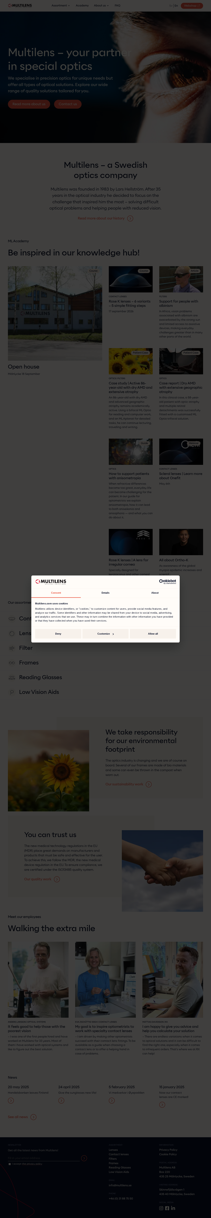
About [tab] (155, 592)
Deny (58, 633)
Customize (103, 633)
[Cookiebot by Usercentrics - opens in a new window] (161, 581)
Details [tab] (106, 592)
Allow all (153, 633)
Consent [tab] (56, 592)
